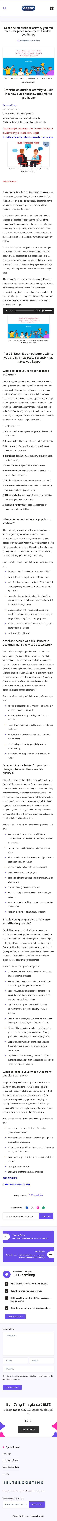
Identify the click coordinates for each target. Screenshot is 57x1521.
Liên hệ (6, 1474)
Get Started (37, 1504)
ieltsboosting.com (36, 1516)
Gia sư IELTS (28, 1429)
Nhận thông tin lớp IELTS (13, 1499)
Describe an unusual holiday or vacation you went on (28, 137)
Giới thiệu (7, 1454)
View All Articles (15, 1316)
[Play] (6, 310)
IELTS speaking (35, 1195)
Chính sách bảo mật (10, 1460)
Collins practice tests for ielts (16, 1184)
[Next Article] (28, 1254)
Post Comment (12, 1387)
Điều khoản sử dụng (11, 1467)
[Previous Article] (28, 1237)
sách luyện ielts (10, 1178)
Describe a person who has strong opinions (30, 1308)
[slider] (49, 310)
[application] (28, 311)
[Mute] (42, 310)
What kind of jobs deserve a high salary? (29, 1283)
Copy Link (46, 1216)
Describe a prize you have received (26, 1290)
